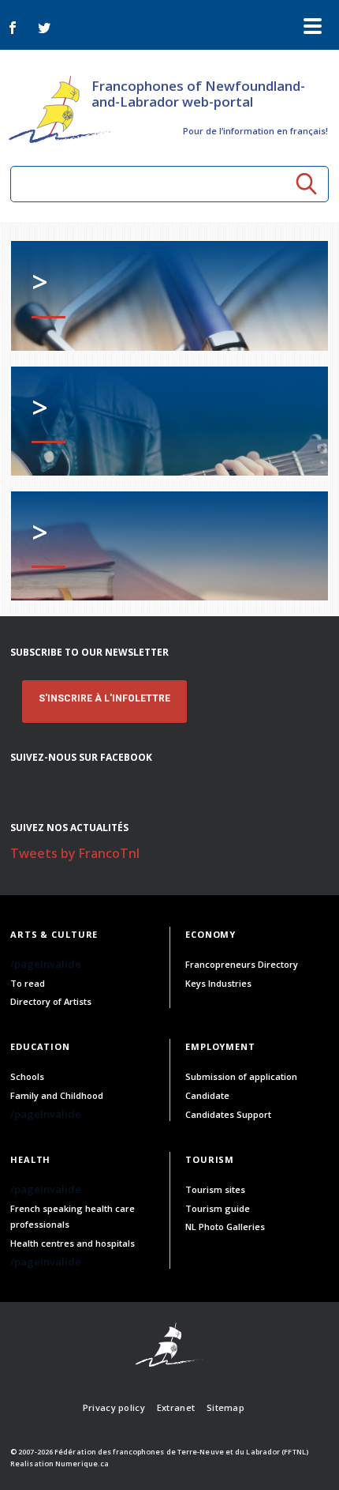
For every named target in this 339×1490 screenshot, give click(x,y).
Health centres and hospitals (72, 1243)
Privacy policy (114, 1407)
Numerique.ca (82, 1463)
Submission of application (241, 1076)
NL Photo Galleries (225, 1226)
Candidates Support (228, 1114)
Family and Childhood (56, 1095)
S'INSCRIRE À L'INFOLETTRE (104, 698)
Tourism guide (217, 1208)
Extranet (176, 1407)
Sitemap (225, 1407)
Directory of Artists (50, 1001)
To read (27, 983)
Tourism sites (215, 1189)
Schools (27, 1076)
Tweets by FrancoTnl (75, 853)
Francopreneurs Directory (241, 964)
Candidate (207, 1095)
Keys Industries (218, 983)
